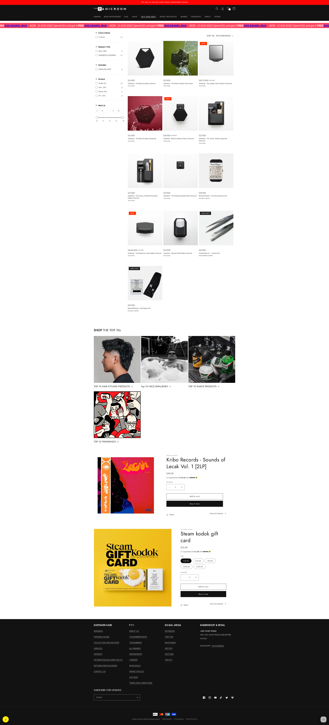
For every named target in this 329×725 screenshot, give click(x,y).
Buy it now (195, 504)
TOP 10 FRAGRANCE (105, 441)
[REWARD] (6, 719)
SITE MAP (133, 677)
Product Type (104, 47)
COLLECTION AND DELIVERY (106, 642)
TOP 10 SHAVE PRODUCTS (202, 386)
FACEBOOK (170, 631)
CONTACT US (100, 671)
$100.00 (186, 566)
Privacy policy (179, 719)
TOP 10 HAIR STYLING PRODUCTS (112, 386)
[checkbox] (109, 37)
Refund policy (167, 719)
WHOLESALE (135, 665)
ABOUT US (134, 631)
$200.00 (199, 566)
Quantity (169, 482)
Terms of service (191, 719)
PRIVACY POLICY (136, 671)
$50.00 (210, 561)
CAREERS (133, 659)
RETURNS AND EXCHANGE (105, 665)
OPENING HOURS (101, 636)
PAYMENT (98, 654)
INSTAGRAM (170, 642)
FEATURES (102, 65)
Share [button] (171, 514)
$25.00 (198, 561)
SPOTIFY (168, 648)
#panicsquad (155, 719)
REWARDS (98, 631)
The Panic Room (142, 719)
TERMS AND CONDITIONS (140, 683)
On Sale (101, 79)
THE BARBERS (135, 642)
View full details (216, 513)
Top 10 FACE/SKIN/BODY (154, 386)
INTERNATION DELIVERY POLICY (108, 659)
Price (101, 105)
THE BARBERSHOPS (138, 636)
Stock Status (104, 33)
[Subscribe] (137, 697)
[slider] (97, 117)
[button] (126, 16)
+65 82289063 (217, 645)
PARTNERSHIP (135, 654)
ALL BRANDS (135, 648)
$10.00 (186, 561)
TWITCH (168, 659)
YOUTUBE (169, 654)
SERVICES (98, 648)
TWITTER (169, 636)
